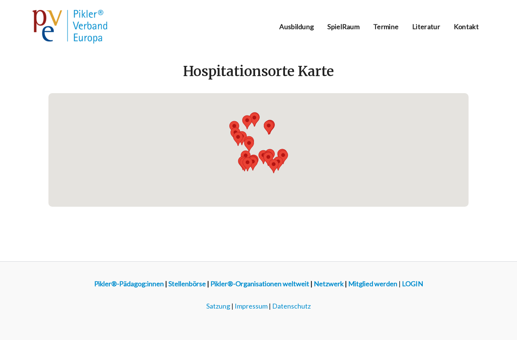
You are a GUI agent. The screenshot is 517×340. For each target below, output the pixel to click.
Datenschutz (291, 306)
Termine (386, 26)
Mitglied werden (372, 283)
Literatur (426, 26)
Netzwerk (329, 283)
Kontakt (466, 26)
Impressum (251, 306)
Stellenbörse (187, 283)
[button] (238, 139)
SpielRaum (343, 26)
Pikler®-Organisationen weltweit (259, 283)
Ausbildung (296, 26)
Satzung (218, 306)
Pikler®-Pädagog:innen (129, 283)
